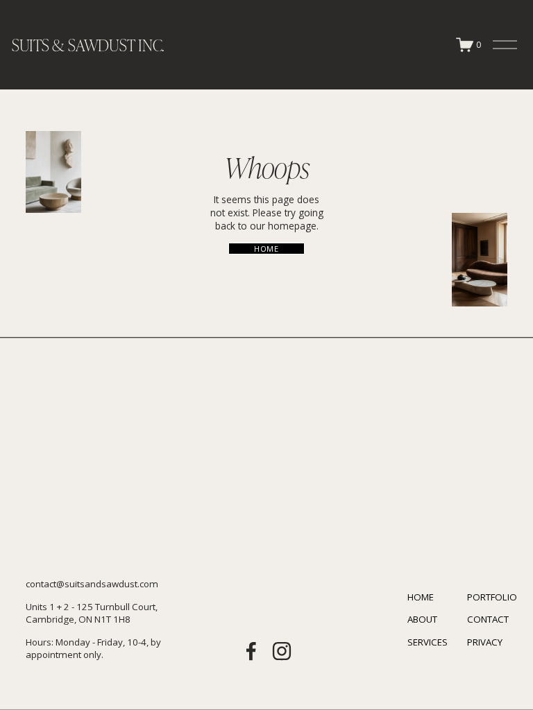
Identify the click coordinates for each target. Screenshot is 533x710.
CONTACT (488, 619)
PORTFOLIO (492, 597)
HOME (420, 597)
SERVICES (427, 642)
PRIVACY (484, 642)
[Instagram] (281, 651)
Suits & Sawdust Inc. (88, 44)
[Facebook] (251, 651)
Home (266, 248)
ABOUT (422, 619)
